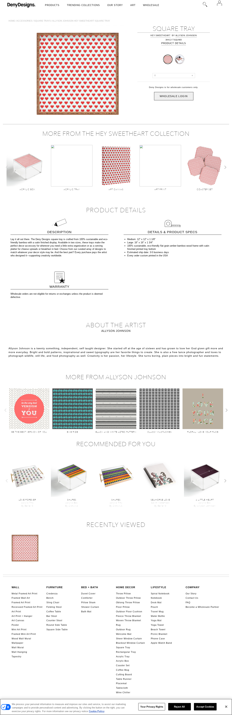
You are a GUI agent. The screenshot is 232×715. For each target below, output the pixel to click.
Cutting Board (124, 674)
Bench (50, 598)
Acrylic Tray (123, 656)
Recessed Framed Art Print (27, 607)
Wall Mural (18, 647)
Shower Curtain (90, 607)
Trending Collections (83, 5)
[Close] (226, 707)
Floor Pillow (123, 607)
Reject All (179, 706)
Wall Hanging (19, 652)
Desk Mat (156, 602)
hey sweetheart (160, 35)
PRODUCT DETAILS (173, 43)
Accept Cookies (205, 706)
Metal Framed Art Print (24, 593)
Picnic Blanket (159, 634)
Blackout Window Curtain (130, 643)
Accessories (24, 21)
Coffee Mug (122, 670)
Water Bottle (158, 616)
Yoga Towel (157, 625)
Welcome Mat (123, 634)
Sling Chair (52, 602)
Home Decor (125, 587)
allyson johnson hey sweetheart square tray (81, 21)
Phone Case (158, 638)
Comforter (87, 598)
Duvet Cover (88, 593)
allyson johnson (186, 35)
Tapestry (16, 656)
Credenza (52, 593)
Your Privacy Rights (151, 706)
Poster (15, 625)
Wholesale (151, 5)
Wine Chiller (123, 692)
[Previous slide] (7, 167)
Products (52, 5)
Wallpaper (17, 643)
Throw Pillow (123, 593)
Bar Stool (51, 616)
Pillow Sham (88, 602)
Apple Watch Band (161, 643)
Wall (16, 587)
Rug (118, 625)
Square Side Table (57, 629)
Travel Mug (157, 611)
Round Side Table (56, 625)
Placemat (121, 683)
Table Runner (124, 679)
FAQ (188, 602)
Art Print (16, 611)
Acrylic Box (122, 661)
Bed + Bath (89, 587)
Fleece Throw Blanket (128, 616)
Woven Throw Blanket (128, 620)
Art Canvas (18, 620)
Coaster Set (123, 665)
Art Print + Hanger (22, 616)
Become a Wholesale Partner (202, 607)
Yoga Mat (156, 620)
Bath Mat (86, 611)
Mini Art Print (19, 629)
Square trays (42, 21)
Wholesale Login (174, 96)
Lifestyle (158, 587)
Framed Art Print (21, 602)
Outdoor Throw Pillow (128, 598)
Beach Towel (158, 629)
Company (193, 587)
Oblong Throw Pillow (128, 602)
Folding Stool (54, 607)
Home (12, 21)
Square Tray (123, 647)
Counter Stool (54, 620)
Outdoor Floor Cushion (129, 611)
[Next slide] (225, 167)
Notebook (156, 598)
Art (133, 5)
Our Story (115, 5)
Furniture (54, 587)
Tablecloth (122, 688)
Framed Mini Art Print (24, 634)
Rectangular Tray (126, 652)
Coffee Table (53, 611)
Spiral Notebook (160, 593)
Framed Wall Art (21, 598)
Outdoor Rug (123, 629)
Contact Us (192, 598)
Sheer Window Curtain (129, 638)
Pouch (154, 607)
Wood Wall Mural (21, 638)
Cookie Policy (96, 711)
